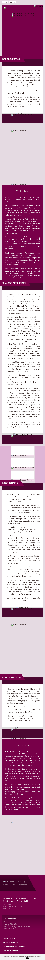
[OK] (27, 958)
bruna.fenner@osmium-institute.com (17, 926)
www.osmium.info (10, 928)
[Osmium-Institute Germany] (15, 8)
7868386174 (13, 924)
